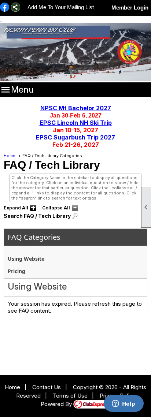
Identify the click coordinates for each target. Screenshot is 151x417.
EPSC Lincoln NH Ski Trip (76, 122)
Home (9, 155)
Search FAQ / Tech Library (37, 216)
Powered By (57, 404)
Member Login (129, 7)
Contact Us (46, 387)
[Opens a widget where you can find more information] (123, 404)
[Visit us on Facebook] (4, 8)
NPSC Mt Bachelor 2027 (75, 108)
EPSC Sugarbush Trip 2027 (75, 137)
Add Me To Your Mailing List (60, 7)
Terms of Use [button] (70, 395)
